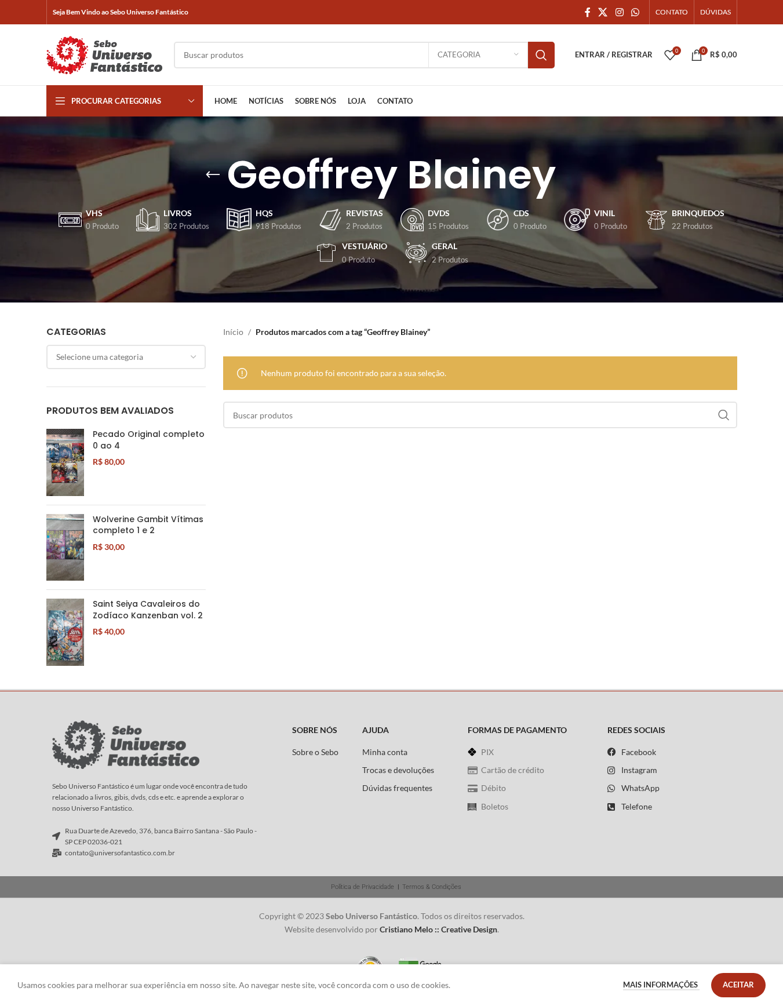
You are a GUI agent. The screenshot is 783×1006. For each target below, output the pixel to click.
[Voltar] (212, 175)
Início (233, 332)
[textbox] (126, 357)
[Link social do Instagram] (619, 12)
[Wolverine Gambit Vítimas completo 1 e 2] (65, 547)
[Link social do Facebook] (588, 12)
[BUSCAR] (541, 55)
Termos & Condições (431, 887)
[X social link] (603, 12)
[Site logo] (104, 54)
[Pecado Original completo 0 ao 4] (65, 462)
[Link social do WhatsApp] (635, 12)
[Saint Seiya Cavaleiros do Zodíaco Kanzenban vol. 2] (65, 632)
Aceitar (738, 984)
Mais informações (661, 984)
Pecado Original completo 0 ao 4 (149, 440)
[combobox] (126, 357)
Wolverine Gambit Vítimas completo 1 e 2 (148, 525)
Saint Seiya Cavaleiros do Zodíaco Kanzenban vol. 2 (148, 610)
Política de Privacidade (362, 887)
